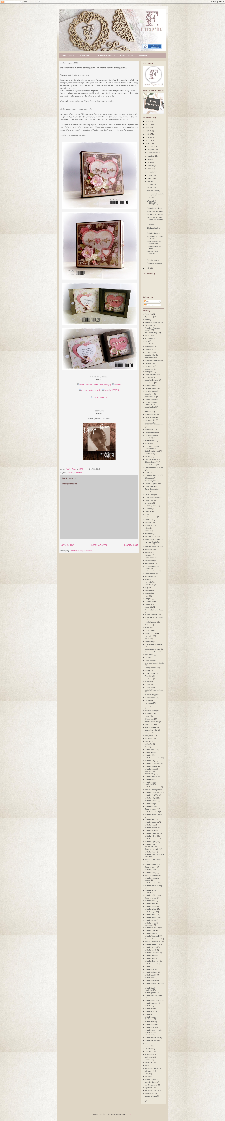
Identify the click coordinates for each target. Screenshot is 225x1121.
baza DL (148, 363)
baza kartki (149, 394)
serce (147, 716)
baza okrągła (150, 417)
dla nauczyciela (150, 481)
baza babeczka (150, 349)
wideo (147, 1065)
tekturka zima (150, 958)
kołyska (148, 579)
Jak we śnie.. (152, 187)
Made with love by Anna (154, 610)
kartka (147, 552)
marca (150, 175)
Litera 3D (148, 607)
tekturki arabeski (151, 972)
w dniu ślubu (149, 1054)
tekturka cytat (150, 779)
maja (150, 169)
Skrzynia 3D (149, 733)
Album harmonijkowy (154, 208)
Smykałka (148, 738)
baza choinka (150, 358)
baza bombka (150, 355)
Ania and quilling (151, 333)
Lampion (148, 599)
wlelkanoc (148, 1076)
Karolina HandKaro (152, 547)
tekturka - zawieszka (152, 758)
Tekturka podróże (151, 875)
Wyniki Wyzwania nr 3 (155, 211)
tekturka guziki (150, 806)
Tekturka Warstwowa (152, 939)
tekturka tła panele (152, 928)
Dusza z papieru (151, 483)
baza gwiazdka (150, 374)
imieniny (148, 522)
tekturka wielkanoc (152, 944)
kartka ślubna (150, 574)
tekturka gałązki (151, 798)
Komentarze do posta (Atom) (81, 550)
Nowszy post (67, 544)
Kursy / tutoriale (126, 55)
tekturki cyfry (149, 978)
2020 (148, 131)
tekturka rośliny (150, 895)
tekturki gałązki (150, 993)
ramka (147, 700)
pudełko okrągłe (151, 695)
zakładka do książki (152, 1090)
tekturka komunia (151, 822)
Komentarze (150, 305)
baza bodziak (150, 352)
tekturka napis (150, 842)
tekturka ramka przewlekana (150, 891)
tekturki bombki (150, 975)
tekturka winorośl (151, 947)
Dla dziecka (149, 478)
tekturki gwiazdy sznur (153, 1000)
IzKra (147, 528)
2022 (148, 124)
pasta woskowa (150, 660)
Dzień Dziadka (150, 489)
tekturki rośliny (150, 969)
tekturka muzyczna (152, 839)
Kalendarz (149, 533)
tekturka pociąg (150, 872)
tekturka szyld (150, 912)
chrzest (147, 456)
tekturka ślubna (150, 914)
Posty (148, 301)
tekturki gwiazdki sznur (153, 995)
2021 (148, 128)
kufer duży (149, 593)
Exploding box (150, 506)
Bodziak (148, 443)
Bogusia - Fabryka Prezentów (152, 447)
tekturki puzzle (150, 1022)
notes (147, 639)
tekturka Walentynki (152, 936)
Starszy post (131, 544)
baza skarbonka (151, 432)
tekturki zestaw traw (152, 1030)
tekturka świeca (151, 920)
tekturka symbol (151, 906)
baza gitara (149, 372)
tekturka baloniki (151, 766)
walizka (147, 1060)
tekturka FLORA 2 (151, 795)
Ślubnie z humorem (154, 233)
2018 (148, 137)
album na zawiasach (152, 322)
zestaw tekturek (151, 1096)
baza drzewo (150, 366)
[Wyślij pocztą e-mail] (90, 469)
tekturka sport (150, 903)
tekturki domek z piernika (154, 983)
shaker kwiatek (150, 727)
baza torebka (150, 435)
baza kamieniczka (151, 380)
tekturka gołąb (150, 803)
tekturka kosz (150, 825)
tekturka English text (152, 792)
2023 (148, 121)
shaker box (149, 724)
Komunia (148, 582)
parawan (148, 657)
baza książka (150, 407)
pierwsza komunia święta (154, 663)
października (152, 153)
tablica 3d (148, 744)
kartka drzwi (149, 558)
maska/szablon (150, 622)
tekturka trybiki (150, 930)
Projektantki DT (86, 55)
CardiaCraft (149, 454)
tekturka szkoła (150, 909)
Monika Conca (150, 633)
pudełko (148, 684)
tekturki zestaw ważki (153, 1037)
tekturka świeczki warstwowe (151, 924)
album (147, 320)
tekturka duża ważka (152, 787)
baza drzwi (149, 369)
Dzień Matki (149, 495)
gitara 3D (148, 511)
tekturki (147, 966)
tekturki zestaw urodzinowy (150, 1034)
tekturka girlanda (151, 801)
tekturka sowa (150, 901)
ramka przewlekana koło (154, 706)
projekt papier (150, 673)
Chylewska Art (150, 462)
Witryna (148, 1074)
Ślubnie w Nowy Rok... (155, 263)
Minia (147, 628)
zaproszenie (149, 1093)
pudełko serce (150, 697)
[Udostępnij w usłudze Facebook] (97, 469)
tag (146, 747)
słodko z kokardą (153, 191)
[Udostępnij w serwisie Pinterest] (99, 469)
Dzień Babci (149, 486)
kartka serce (149, 563)
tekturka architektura (152, 763)
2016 (148, 144)
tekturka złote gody (152, 961)
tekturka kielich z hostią (153, 815)
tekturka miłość (150, 836)
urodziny (148, 1051)
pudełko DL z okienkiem (154, 690)
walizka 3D (149, 1063)
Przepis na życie (153, 260)
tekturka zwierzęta (152, 964)
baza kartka (149, 383)
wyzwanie (148, 1088)
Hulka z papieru (151, 517)
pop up (147, 670)
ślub (146, 741)
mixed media (150, 630)
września (151, 156)
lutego (150, 178)
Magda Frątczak (151, 614)
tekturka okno (150, 852)
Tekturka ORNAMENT (153, 859)
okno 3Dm (149, 641)
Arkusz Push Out (151, 335)
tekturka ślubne (150, 917)
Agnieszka (149, 317)
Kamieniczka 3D (151, 536)
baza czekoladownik (152, 360)
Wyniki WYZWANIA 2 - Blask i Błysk (155, 242)
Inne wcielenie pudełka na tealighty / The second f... (155, 196)
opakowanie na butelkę (153, 644)
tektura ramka (150, 749)
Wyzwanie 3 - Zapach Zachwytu (155, 237)
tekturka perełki (150, 870)
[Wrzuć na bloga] (92, 469)
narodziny (148, 636)
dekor (147, 472)
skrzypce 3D (149, 736)
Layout (147, 604)
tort (146, 1043)
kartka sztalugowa (151, 571)
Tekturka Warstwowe (152, 941)
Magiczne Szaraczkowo (154, 617)
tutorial (147, 1046)
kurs (146, 596)
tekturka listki (150, 830)
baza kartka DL (150, 388)
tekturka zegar (150, 955)
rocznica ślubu (150, 711)
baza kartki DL (150, 397)
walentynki (79, 473)
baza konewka (150, 399)
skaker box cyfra (151, 730)
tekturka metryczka (152, 833)
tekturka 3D (149, 761)
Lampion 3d (149, 601)
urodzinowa (149, 1049)
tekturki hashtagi (151, 1003)
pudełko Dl (149, 687)
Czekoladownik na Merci (154, 468)
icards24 (148, 520)
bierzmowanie (150, 441)
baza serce (149, 429)
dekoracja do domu (152, 475)
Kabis (147, 531)
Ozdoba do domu (151, 652)
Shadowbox (149, 719)
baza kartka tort (151, 391)
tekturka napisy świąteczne (150, 845)
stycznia (151, 181)
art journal (149, 338)
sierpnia (151, 159)
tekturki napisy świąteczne (150, 1018)
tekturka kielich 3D (152, 812)
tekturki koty (149, 1006)
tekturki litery (149, 1014)
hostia (147, 514)
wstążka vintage (151, 1082)
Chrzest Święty (150, 459)
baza (147, 341)
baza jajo (148, 377)
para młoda (149, 655)
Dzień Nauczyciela (152, 497)
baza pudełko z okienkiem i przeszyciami (154, 424)
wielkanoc (148, 1071)
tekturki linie (149, 1009)
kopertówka (149, 585)
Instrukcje (143, 55)
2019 (148, 134)
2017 (148, 140)
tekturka (148, 755)
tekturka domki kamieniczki (150, 783)
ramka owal (149, 703)
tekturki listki (149, 1011)
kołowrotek (149, 576)
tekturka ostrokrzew (152, 864)
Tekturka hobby (150, 809)
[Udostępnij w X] (95, 469)
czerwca (151, 166)
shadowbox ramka (152, 722)
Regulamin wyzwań (106, 55)
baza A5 (148, 344)
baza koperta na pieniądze (151, 403)
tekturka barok (150, 769)
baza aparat (149, 347)
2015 (148, 268)
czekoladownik (150, 465)
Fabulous (150, 257)
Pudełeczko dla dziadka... (152, 224)
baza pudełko (150, 420)
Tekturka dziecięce (152, 790)
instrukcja (148, 525)
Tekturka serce (150, 898)
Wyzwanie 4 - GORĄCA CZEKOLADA (153, 203)
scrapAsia (148, 713)
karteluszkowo (150, 549)
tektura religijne (150, 752)
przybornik (149, 679)
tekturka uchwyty (151, 933)
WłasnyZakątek (150, 1079)
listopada (151, 150)
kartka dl (148, 555)
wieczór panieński (151, 1068)
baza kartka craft (151, 385)
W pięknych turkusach (155, 214)
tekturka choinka (151, 776)
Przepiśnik (149, 676)
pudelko (148, 682)
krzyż (147, 587)
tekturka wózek (150, 950)
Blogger (128, 1114)
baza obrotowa (150, 414)
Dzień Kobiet (149, 492)
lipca (149, 162)
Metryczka (149, 625)
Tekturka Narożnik (151, 849)
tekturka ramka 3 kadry (153, 886)
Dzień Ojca (149, 500)
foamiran (148, 508)
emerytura (149, 503)
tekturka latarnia (151, 828)
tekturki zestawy (151, 1040)
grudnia (151, 146)
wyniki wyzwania (151, 1085)
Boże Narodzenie (151, 451)
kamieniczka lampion (153, 539)
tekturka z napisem (152, 953)
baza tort (148, 438)
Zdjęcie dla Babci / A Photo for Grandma (155, 219)
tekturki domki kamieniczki (150, 989)
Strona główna (68, 55)
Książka (70, 473)
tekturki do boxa (151, 980)
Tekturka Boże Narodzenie (150, 773)
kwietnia (151, 172)
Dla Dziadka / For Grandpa (153, 229)
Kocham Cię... (152, 184)
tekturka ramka (150, 883)
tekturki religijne (151, 1024)
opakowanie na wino (152, 649)
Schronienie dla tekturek (153, 253)
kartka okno (149, 560)
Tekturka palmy (150, 867)
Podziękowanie (150, 668)
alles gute (148, 325)
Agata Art (148, 314)
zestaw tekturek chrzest (154, 1099)
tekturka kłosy (150, 819)
